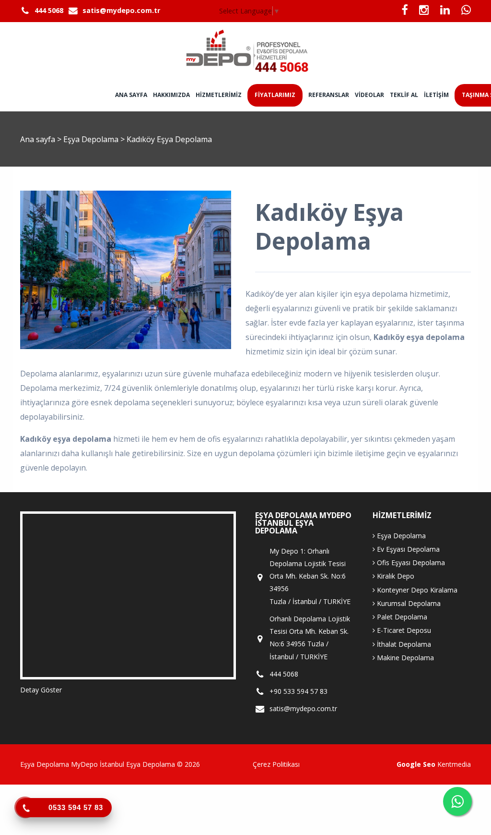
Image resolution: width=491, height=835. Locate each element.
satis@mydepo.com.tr (121, 10)
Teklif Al (404, 95)
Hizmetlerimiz (219, 95)
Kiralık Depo (394, 576)
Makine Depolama (404, 657)
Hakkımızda (171, 95)
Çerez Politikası (276, 764)
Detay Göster (41, 689)
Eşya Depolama (91, 139)
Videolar (369, 95)
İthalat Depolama (403, 644)
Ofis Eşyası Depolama (410, 562)
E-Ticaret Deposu (403, 630)
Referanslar (328, 95)
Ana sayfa (131, 95)
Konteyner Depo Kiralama (416, 589)
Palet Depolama (401, 616)
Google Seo (416, 764)
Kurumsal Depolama (408, 603)
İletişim (436, 95)
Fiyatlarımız (275, 95)
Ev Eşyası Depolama (407, 549)
